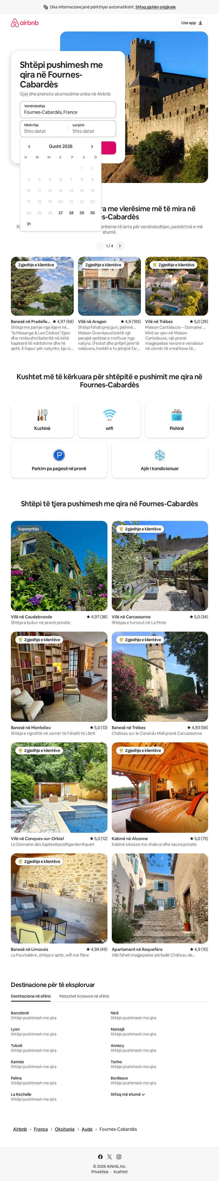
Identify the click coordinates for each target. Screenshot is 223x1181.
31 (29, 223)
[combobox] (68, 112)
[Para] (119, 246)
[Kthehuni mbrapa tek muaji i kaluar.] (29, 146)
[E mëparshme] (99, 246)
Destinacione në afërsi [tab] (31, 996)
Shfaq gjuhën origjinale (155, 7)
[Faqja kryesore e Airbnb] (25, 22)
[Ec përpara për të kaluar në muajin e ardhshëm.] (92, 146)
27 (60, 212)
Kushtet (121, 1171)
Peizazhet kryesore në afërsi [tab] (84, 996)
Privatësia (100, 1171)
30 (92, 212)
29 (82, 212)
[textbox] (44, 131)
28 (71, 212)
